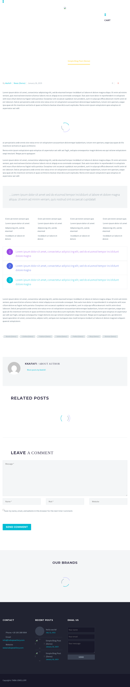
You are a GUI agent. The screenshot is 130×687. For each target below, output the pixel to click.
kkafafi (8, 83)
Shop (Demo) (94, 336)
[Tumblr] (15, 344)
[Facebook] (4, 344)
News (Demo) (19, 83)
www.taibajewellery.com (13, 647)
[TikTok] (127, 681)
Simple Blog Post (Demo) (53, 642)
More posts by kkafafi (36, 370)
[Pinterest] (12, 344)
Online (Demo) (62, 336)
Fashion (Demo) (45, 336)
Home (23, 19)
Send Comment (17, 527)
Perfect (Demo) (78, 336)
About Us (35, 19)
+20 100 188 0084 (19, 632)
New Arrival (77, 19)
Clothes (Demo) (27, 336)
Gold (64, 19)
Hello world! (51, 629)
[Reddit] (23, 344)
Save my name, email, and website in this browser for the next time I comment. (38, 511)
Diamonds (50, 19)
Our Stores (95, 19)
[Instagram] (123, 681)
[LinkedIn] (19, 344)
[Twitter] (8, 344)
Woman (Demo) (110, 336)
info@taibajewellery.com (14, 640)
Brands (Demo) (11, 336)
